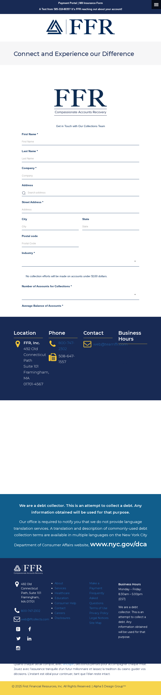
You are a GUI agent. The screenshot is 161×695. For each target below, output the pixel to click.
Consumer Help (65, 603)
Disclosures (62, 618)
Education (62, 598)
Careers (60, 613)
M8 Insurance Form (91, 3)
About (59, 583)
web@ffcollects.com (35, 619)
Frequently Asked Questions (96, 598)
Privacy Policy (98, 613)
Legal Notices (98, 618)
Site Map (95, 623)
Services (60, 588)
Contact (60, 608)
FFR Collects (80, 27)
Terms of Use (98, 608)
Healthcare (62, 593)
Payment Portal (67, 3)
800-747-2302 (30, 611)
